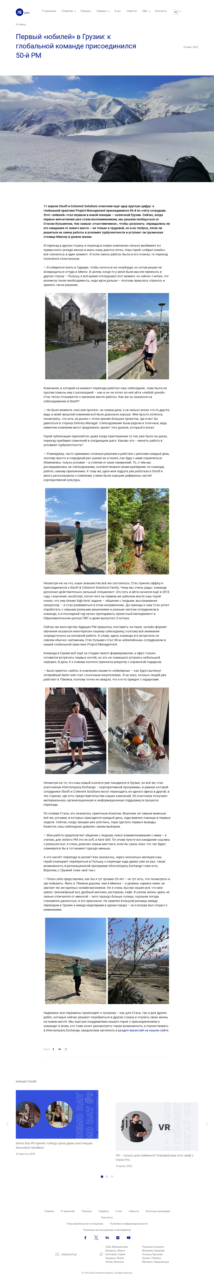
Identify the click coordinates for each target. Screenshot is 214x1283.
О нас (117, 11)
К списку (21, 24)
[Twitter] (66, 1048)
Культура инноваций (158, 1211)
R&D (145, 11)
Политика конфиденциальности (129, 1223)
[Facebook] (53, 1048)
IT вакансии (49, 11)
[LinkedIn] (59, 1048)
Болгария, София (115, 1254)
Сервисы (102, 11)
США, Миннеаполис (116, 1246)
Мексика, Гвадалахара (155, 1261)
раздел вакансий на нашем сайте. (143, 1030)
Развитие (67, 11)
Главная (49, 1211)
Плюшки (86, 11)
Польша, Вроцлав (152, 1254)
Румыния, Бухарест (153, 1246)
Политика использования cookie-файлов (107, 1229)
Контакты (161, 11)
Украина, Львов (114, 1258)
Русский (176, 12)
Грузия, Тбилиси (151, 1258)
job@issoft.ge (69, 1254)
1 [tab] (102, 1177)
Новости (132, 11)
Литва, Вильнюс (114, 1261)
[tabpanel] (57, 1123)
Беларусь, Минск (115, 1250)
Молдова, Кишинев (153, 1250)
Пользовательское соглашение (85, 1223)
